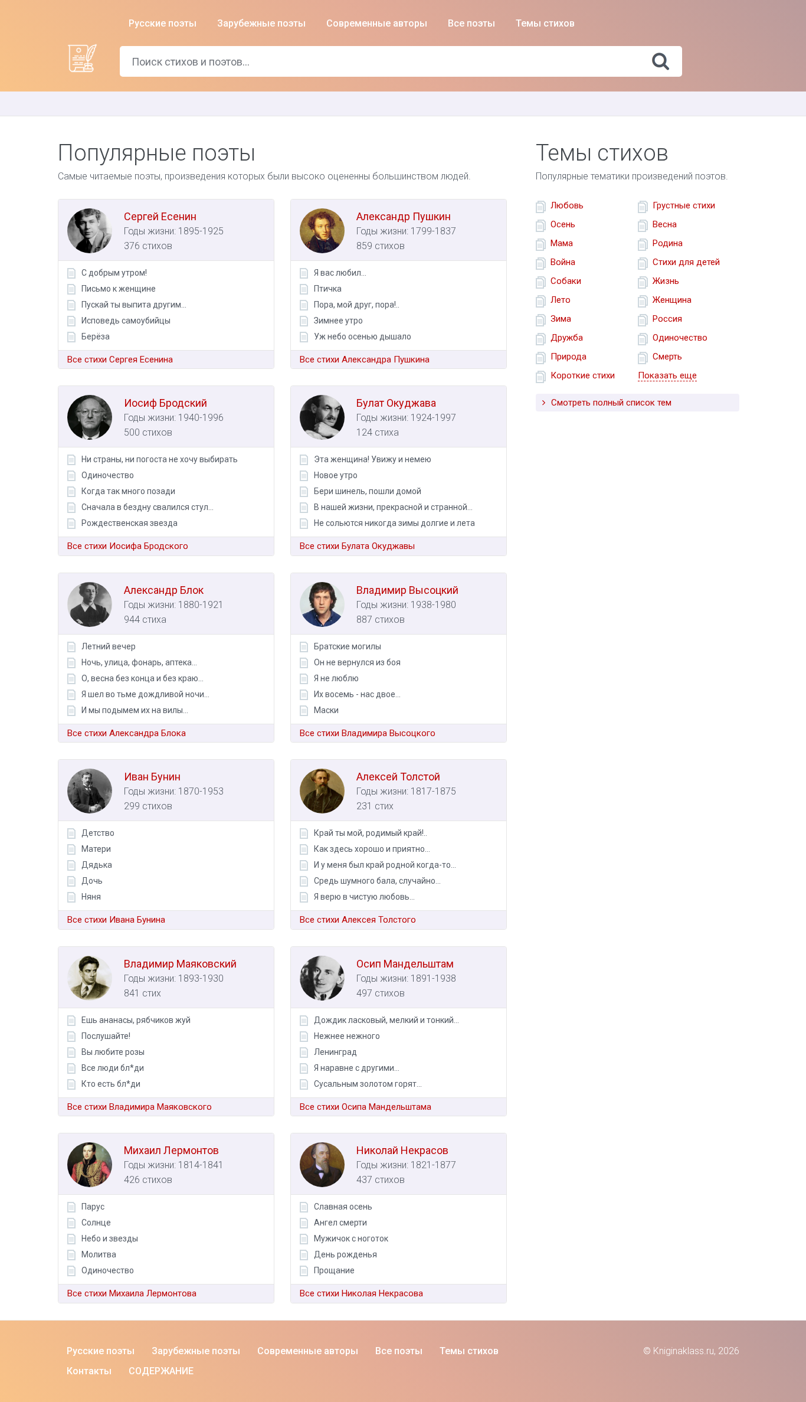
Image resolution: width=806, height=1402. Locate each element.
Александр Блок (164, 590)
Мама (562, 243)
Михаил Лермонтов (171, 1150)
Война (563, 262)
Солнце (96, 1222)
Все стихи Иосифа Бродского (127, 546)
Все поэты (471, 23)
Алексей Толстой (398, 776)
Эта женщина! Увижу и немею (372, 459)
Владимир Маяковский (180, 963)
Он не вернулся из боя (357, 662)
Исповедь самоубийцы (126, 320)
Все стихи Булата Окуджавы (357, 546)
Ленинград (335, 1052)
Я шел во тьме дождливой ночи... (145, 694)
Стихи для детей (686, 262)
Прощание (334, 1270)
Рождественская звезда (129, 523)
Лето (561, 300)
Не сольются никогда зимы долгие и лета (394, 523)
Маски (326, 710)
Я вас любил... (340, 272)
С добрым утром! (114, 272)
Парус (92, 1206)
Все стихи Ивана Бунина (116, 919)
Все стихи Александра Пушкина (365, 359)
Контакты (89, 1371)
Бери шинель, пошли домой (367, 491)
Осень (563, 224)
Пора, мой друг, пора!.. (356, 304)
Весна (665, 224)
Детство (97, 833)
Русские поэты (162, 23)
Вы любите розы (113, 1052)
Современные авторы (376, 23)
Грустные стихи (684, 205)
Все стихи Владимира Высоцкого (367, 733)
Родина (668, 243)
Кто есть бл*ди (110, 1084)
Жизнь (666, 281)
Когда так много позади (128, 491)
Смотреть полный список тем (610, 402)
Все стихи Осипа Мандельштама (365, 1107)
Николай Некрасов (402, 1150)
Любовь (567, 205)
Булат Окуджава (396, 403)
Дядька (96, 865)
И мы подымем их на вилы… (134, 710)
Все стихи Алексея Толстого (358, 919)
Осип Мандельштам (405, 963)
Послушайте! (105, 1036)
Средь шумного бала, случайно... (377, 880)
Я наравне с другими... (356, 1068)
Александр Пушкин (403, 216)
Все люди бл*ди (112, 1068)
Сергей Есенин (160, 216)
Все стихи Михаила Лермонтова (131, 1293)
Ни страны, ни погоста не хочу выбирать (159, 459)
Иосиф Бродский (165, 403)
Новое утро (336, 475)
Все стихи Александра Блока (126, 733)
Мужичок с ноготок (351, 1238)
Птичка (328, 288)
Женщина (672, 300)
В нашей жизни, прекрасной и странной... (393, 507)
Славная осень (343, 1206)
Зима (561, 318)
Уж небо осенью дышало (362, 336)
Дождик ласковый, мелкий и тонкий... (386, 1020)
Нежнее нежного (347, 1036)
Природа (569, 356)
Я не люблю (336, 678)
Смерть (667, 356)
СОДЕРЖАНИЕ (161, 1371)
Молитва (98, 1254)
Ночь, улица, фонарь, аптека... (139, 662)
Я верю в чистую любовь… (364, 896)
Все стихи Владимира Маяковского (139, 1107)
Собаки (566, 281)
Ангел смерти (340, 1222)
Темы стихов (545, 23)
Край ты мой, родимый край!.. (370, 833)
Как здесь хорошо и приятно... (372, 849)
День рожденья (345, 1254)
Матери (96, 849)
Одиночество (107, 475)
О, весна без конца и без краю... (142, 678)
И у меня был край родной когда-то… (385, 865)
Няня (91, 896)
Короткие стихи (583, 375)
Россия (667, 318)
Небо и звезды (109, 1238)
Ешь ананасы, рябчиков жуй (136, 1020)
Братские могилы (347, 646)
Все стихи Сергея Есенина (120, 359)
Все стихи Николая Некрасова (361, 1293)
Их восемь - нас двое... (357, 694)
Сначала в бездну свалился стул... (147, 507)
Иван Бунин (152, 776)
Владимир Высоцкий (407, 590)
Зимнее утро (338, 320)
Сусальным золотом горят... (368, 1084)
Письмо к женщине (118, 288)
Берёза (95, 336)
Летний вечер (108, 646)
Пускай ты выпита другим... (133, 304)
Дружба (567, 337)
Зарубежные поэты (261, 23)
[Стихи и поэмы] (82, 57)
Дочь (92, 880)
